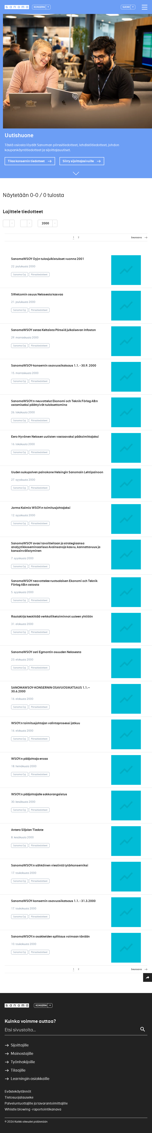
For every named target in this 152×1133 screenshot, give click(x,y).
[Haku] (142, 1029)
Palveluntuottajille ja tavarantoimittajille (36, 1103)
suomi (126, 7)
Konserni (39, 7)
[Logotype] (17, 1005)
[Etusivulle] (17, 7)
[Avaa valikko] (143, 7)
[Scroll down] (76, 172)
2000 (46, 223)
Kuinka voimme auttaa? (30, 1021)
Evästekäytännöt (18, 1091)
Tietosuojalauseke (19, 1097)
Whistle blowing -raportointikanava (33, 1109)
